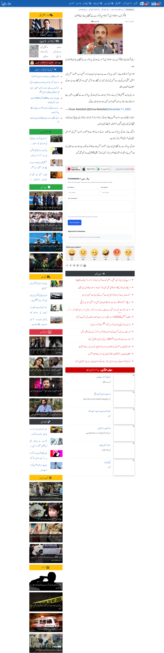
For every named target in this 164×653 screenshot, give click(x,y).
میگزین (135, 3)
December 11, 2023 (119, 109)
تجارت (43, 276)
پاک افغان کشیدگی (94, 9)
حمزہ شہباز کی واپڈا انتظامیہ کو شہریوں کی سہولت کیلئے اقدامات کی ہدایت (38, 312)
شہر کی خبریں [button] (107, 3)
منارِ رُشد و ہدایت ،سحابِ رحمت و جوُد (99, 411)
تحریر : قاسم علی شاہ (106, 450)
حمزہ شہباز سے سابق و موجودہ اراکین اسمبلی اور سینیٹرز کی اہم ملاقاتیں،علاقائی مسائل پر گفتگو (44, 90)
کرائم (43, 567)
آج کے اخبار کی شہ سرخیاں (44, 69)
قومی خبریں (44, 132)
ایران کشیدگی (105, 9)
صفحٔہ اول (72, 3)
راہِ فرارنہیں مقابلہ (105, 445)
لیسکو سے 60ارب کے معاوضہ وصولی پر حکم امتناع (45, 76)
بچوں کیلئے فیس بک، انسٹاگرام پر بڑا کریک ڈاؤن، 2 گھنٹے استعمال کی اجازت (38, 458)
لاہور (58, 47)
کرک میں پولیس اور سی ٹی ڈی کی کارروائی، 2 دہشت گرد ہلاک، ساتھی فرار (38, 143)
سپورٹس (44, 187)
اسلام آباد (56, 52)
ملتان (45, 56)
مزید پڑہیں (98, 273)
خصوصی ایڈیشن (127, 3)
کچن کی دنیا (108, 462)
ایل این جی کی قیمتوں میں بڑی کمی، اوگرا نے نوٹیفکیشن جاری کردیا (38, 300)
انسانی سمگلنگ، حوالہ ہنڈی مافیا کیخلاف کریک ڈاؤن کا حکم (44, 120)
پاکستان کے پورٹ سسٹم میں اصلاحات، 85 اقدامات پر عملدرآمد (38, 324)
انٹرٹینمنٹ (43, 332)
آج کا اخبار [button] (86, 3)
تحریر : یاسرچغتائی (107, 382)
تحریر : (109, 416)
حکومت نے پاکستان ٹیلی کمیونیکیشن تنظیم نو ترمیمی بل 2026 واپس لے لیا (38, 446)
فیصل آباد (43, 47)
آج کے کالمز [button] (96, 3)
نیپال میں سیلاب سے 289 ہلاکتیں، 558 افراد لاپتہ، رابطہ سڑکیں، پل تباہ (44, 100)
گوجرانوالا (44, 52)
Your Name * (71, 187)
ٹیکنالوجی (44, 421)
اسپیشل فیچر (118, 3)
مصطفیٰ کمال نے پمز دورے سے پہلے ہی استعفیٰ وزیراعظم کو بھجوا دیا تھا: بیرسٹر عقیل (38, 167)
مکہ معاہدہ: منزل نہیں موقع (102, 394)
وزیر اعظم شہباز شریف (117, 9)
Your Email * (104, 187)
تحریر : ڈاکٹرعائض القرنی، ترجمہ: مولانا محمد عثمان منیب (98, 433)
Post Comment (74, 222)
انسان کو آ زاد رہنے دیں (104, 377)
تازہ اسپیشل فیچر (44, 15)
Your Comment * (72, 198)
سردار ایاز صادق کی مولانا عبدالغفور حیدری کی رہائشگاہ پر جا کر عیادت (44, 110)
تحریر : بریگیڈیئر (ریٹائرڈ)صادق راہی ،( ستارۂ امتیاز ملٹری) (97, 399)
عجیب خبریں (43, 477)
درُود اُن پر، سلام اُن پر (104, 428)
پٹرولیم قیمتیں (83, 9)
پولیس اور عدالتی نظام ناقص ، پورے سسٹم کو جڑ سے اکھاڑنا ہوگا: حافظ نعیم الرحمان (38, 155)
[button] (31, 28)
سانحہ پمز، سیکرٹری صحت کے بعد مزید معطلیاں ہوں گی (44, 82)
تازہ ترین (78, 3)
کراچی (58, 56)
